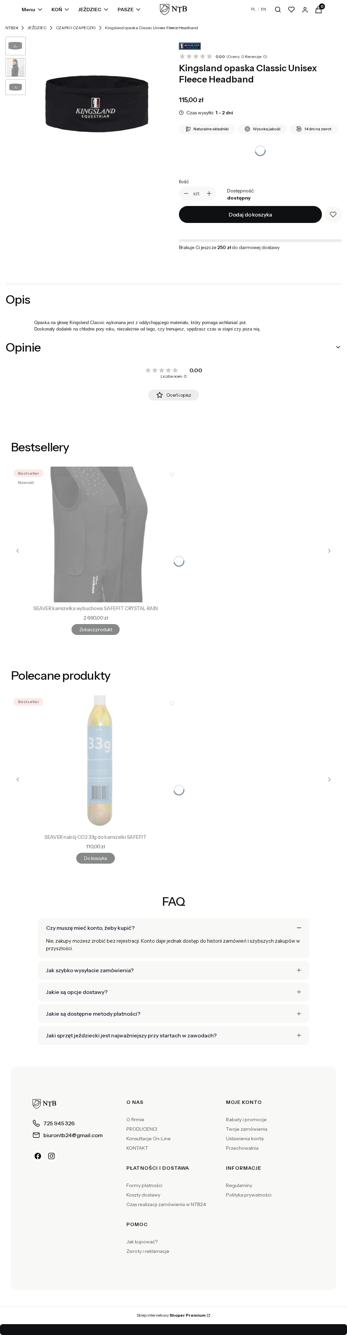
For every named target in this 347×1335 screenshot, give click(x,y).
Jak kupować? (142, 1242)
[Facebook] (38, 1156)
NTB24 (11, 27)
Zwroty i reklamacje (147, 1251)
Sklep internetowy (171, 1315)
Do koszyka (95, 858)
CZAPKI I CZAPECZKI (76, 27)
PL (253, 9)
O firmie (135, 1119)
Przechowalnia (242, 1148)
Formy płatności (144, 1185)
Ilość (184, 181)
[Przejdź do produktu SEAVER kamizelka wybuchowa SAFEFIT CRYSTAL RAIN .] (95, 534)
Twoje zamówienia (246, 1129)
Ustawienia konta (245, 1138)
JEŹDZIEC (36, 27)
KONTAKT (137, 1148)
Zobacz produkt (95, 629)
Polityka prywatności (248, 1195)
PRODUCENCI (141, 1129)
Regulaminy (239, 1185)
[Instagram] (51, 1156)
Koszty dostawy (143, 1195)
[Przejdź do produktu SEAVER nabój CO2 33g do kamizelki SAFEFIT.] (95, 763)
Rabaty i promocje (246, 1119)
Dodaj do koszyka (250, 214)
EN (263, 9)
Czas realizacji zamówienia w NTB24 (166, 1204)
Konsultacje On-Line (148, 1138)
